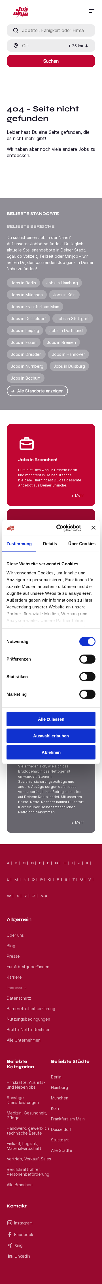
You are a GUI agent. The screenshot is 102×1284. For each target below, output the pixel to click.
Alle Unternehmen (24, 1040)
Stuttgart (60, 1139)
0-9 (44, 896)
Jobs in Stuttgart (72, 318)
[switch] (87, 659)
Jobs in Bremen (61, 342)
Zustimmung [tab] (19, 543)
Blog (11, 945)
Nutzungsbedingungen (28, 1019)
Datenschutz (19, 998)
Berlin (56, 1076)
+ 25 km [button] (75, 45)
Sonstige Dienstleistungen (23, 1100)
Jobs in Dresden (26, 354)
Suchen (51, 61)
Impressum (17, 987)
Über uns (15, 935)
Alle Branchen (20, 1184)
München (59, 1097)
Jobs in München (27, 294)
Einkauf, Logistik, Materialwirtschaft (24, 1146)
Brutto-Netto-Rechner (28, 1029)
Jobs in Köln (64, 294)
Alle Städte (61, 1150)
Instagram (23, 1222)
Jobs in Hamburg (62, 282)
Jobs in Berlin (23, 282)
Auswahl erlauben (51, 735)
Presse (13, 956)
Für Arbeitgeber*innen (28, 966)
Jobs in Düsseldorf (28, 318)
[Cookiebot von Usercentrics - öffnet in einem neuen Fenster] (60, 528)
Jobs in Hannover (68, 354)
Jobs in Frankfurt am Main (35, 306)
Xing (18, 1245)
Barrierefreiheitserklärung (31, 1008)
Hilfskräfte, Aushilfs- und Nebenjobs (26, 1085)
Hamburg (59, 1087)
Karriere (14, 977)
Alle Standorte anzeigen (40, 390)
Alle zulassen (51, 719)
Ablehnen (51, 752)
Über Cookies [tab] (81, 543)
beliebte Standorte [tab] (33, 213)
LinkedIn (22, 1256)
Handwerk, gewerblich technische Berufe (28, 1130)
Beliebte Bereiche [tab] (31, 226)
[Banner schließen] (93, 528)
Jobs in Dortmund (66, 330)
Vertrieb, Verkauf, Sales (29, 1158)
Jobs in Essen (24, 342)
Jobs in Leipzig (25, 330)
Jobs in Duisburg (69, 366)
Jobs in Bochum (26, 378)
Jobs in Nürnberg (27, 366)
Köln (55, 1108)
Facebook (23, 1234)
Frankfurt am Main (68, 1118)
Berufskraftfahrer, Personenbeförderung (28, 1172)
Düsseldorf (61, 1129)
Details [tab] (50, 543)
